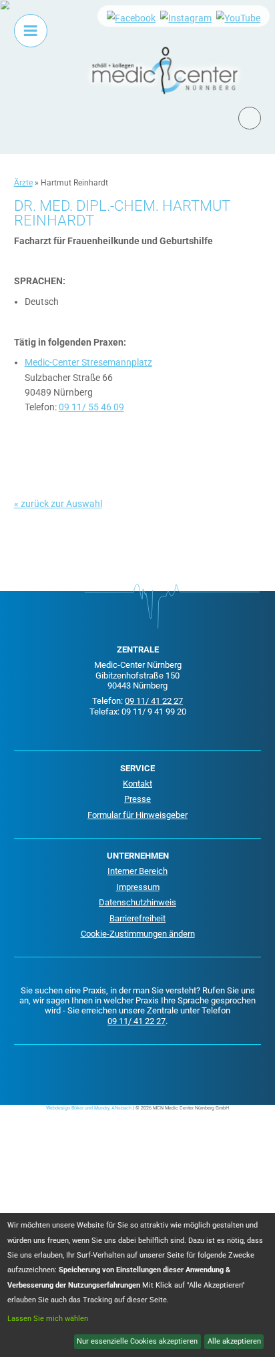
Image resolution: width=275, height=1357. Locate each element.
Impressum (138, 887)
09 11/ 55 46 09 (91, 407)
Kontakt (137, 784)
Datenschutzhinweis (137, 902)
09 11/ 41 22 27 (154, 701)
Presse (137, 799)
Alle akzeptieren (234, 1341)
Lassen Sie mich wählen (47, 1318)
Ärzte (23, 182)
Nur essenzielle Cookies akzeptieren (137, 1341)
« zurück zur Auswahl (58, 503)
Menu (30, 30)
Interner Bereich (137, 871)
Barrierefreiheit (137, 918)
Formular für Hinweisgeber (137, 815)
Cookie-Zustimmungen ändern (138, 934)
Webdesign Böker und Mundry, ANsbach (88, 1108)
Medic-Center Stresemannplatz (88, 362)
